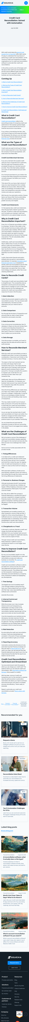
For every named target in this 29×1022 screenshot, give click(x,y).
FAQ (15, 991)
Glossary (16, 994)
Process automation (7, 980)
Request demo (14, 962)
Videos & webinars (19, 988)
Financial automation (8, 988)
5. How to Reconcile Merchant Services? (12, 98)
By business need (6, 990)
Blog (2, 704)
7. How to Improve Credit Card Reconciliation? (14, 106)
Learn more (14, 967)
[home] (7, 3)
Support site (17, 1005)
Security (16, 997)
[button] (26, 3)
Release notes (18, 999)
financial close (5, 138)
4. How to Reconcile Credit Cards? (11, 95)
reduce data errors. (16, 648)
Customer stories (6, 1004)
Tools (15, 982)
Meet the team (5, 1020)
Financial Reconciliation (14, 704)
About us (3, 1015)
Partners (4, 1007)
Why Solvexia (5, 1018)
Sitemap (16, 1002)
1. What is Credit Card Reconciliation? (11, 82)
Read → (21, 9)
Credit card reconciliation (8, 121)
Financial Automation (7, 704)
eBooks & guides (19, 985)
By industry (5, 993)
